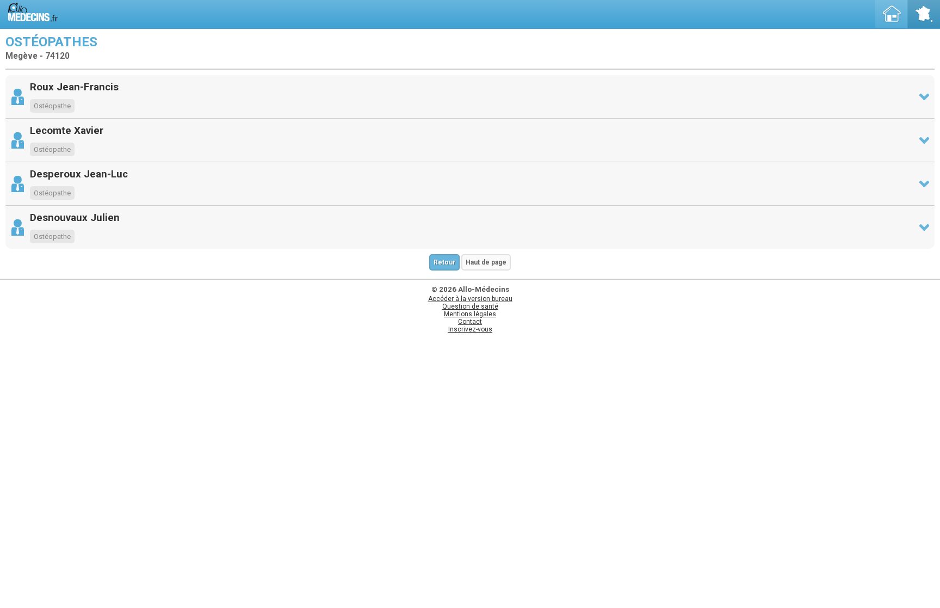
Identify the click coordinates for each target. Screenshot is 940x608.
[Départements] (923, 14)
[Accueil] (891, 14)
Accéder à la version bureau (470, 299)
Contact (470, 322)
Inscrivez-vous (470, 329)
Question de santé (470, 306)
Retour (444, 262)
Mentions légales (470, 314)
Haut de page (486, 262)
